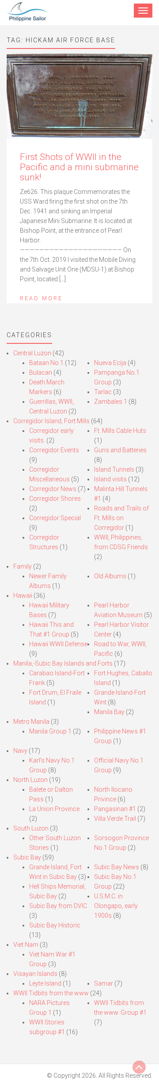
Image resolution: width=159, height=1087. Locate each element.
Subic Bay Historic (54, 925)
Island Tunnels (114, 469)
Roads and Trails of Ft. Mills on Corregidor (121, 518)
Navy (20, 750)
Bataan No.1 (46, 362)
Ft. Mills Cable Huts (120, 430)
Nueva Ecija (110, 362)
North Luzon (30, 779)
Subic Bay (27, 857)
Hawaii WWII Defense (58, 644)
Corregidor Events (54, 450)
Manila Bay (109, 711)
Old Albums (110, 576)
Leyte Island (45, 983)
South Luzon (31, 828)
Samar (103, 983)
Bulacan (40, 372)
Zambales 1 (110, 401)
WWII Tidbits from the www (51, 993)
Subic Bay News (116, 867)
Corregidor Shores (55, 498)
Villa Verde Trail (115, 818)
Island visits (110, 479)
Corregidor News (52, 488)
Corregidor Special (55, 517)
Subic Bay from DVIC (58, 905)
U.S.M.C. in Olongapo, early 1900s (116, 906)
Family (22, 566)
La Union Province (54, 808)
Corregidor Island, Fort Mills (51, 420)
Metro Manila (31, 721)
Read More (41, 298)
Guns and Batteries (120, 450)
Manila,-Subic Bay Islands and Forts (63, 663)
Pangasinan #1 (115, 808)
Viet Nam (25, 944)
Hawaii (22, 595)
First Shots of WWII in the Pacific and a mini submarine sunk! (79, 167)
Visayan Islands (35, 973)
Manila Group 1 (50, 731)
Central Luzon (32, 353)
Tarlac (103, 391)
